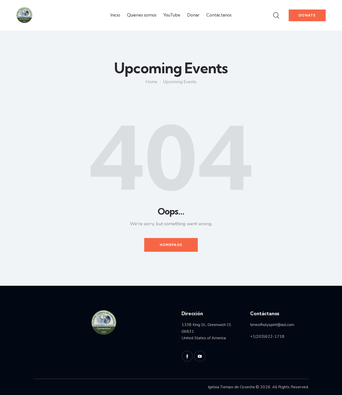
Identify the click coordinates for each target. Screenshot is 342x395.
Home (151, 82)
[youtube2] (199, 356)
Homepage (171, 245)
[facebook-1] (187, 356)
